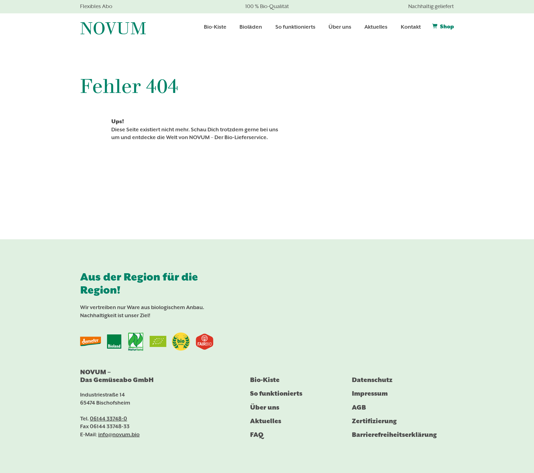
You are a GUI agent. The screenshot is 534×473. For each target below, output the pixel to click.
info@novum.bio (119, 434)
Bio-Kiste (265, 379)
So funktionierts (276, 393)
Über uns (264, 407)
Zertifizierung (374, 421)
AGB (359, 407)
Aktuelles (265, 421)
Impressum (370, 393)
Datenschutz (372, 379)
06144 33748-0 (108, 419)
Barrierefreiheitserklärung (394, 434)
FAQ (256, 434)
